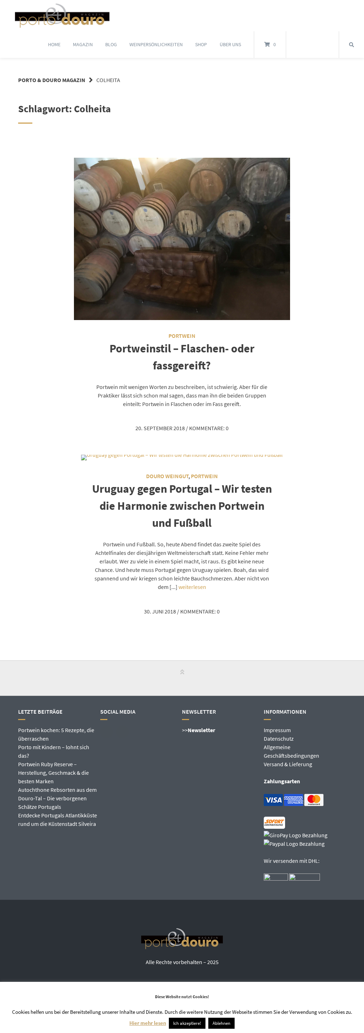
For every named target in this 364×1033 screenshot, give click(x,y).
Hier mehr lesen (147, 1023)
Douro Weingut (167, 476)
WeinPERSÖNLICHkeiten (156, 44)
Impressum (277, 730)
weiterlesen (192, 586)
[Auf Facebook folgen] (304, 44)
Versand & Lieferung (288, 764)
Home (54, 44)
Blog (111, 44)
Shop (201, 44)
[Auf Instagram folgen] (320, 44)
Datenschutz (279, 738)
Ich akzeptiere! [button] (187, 1023)
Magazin (83, 44)
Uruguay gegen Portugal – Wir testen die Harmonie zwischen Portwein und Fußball (182, 506)
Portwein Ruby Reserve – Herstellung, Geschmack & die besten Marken (53, 773)
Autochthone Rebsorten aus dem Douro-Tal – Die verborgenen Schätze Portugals (57, 798)
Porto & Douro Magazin (51, 79)
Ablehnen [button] (221, 1023)
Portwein (182, 335)
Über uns (230, 44)
